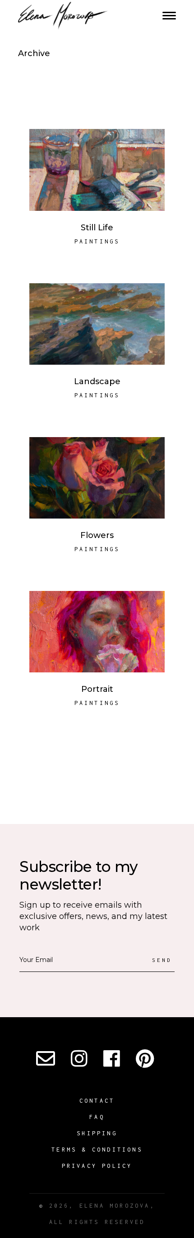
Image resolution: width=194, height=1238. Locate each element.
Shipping (97, 1133)
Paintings (97, 241)
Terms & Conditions (97, 1149)
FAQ (97, 1117)
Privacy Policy (97, 1165)
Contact (97, 1100)
